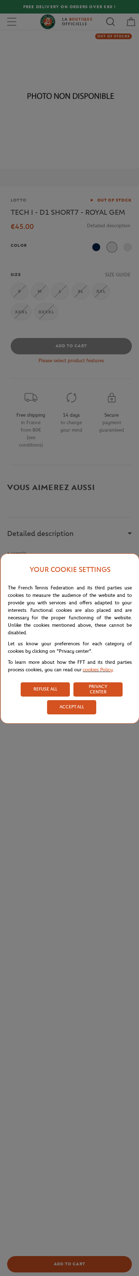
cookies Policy (98, 670)
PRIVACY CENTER (98, 689)
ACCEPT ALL (72, 706)
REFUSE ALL (45, 689)
